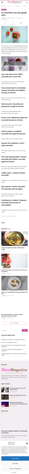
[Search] (27, 2)
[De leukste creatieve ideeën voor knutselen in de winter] (14, 421)
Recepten (4, 9)
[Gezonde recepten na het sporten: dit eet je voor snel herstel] (14, 261)
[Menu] (2, 2)
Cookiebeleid (14, 472)
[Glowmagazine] (14, 2)
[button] (27, 443)
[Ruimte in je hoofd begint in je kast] (5, 397)
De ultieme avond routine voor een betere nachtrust (13, 339)
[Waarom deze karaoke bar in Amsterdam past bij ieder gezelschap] (5, 404)
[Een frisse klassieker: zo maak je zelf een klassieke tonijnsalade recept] (14, 305)
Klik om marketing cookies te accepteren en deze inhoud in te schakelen (14, 64)
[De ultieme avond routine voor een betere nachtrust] (5, 389)
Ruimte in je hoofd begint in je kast (9, 342)
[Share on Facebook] (5, 23)
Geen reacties (20, 17)
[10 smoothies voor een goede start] (14, 34)
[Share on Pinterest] (21, 23)
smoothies (13, 216)
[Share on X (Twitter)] (13, 23)
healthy (8, 216)
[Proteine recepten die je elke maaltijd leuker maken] (14, 238)
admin (4, 17)
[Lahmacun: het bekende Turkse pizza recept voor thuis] (14, 283)
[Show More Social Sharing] (26, 23)
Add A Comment (14, 323)
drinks (3, 216)
